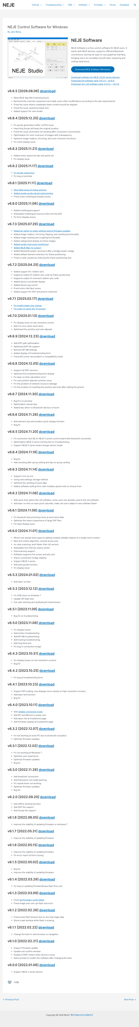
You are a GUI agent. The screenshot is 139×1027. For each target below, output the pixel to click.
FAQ (70, 5)
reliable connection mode (30, 711)
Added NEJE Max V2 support (27, 247)
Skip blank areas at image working (30, 190)
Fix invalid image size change (28, 305)
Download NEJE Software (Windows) (92, 69)
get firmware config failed (32, 900)
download (48, 91)
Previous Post (11, 999)
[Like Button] (10, 982)
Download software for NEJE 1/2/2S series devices (95, 77)
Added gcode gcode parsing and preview (33, 193)
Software (83, 5)
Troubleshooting (53, 5)
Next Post (130, 999)
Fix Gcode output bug (24, 173)
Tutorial (35, 5)
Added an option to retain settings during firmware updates (42, 231)
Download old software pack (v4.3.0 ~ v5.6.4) (92, 80)
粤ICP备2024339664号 (82, 1015)
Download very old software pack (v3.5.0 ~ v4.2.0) (95, 84)
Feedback (124, 5)
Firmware (98, 5)
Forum (113, 5)
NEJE (9, 5)
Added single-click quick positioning (31, 244)
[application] (40, 5)
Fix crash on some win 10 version (30, 309)
